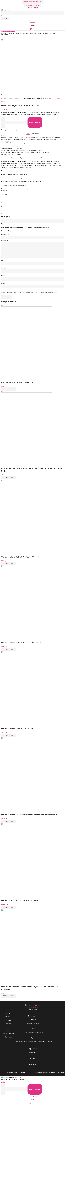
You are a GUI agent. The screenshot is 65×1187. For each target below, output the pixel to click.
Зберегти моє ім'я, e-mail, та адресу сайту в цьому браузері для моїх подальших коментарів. (29, 292)
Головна (3, 98)
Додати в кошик (34, 122)
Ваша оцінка (5, 234)
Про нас (8, 1023)
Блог (8, 1030)
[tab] (28, 133)
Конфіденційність (12, 1072)
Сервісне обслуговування (32, 1)
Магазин (8, 1017)
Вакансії (8, 1027)
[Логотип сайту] (5, 10)
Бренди (8, 1020)
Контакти (8, 1037)
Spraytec (32, 1058)
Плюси (3, 260)
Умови (23, 1072)
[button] (8, 996)
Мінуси (3, 268)
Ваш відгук (5, 240)
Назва (3, 275)
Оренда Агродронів (32, 5)
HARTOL (4, 101)
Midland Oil (32, 1064)
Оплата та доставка (8, 1033)
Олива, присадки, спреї (15, 98)
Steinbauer (32, 1052)
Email (3, 283)
